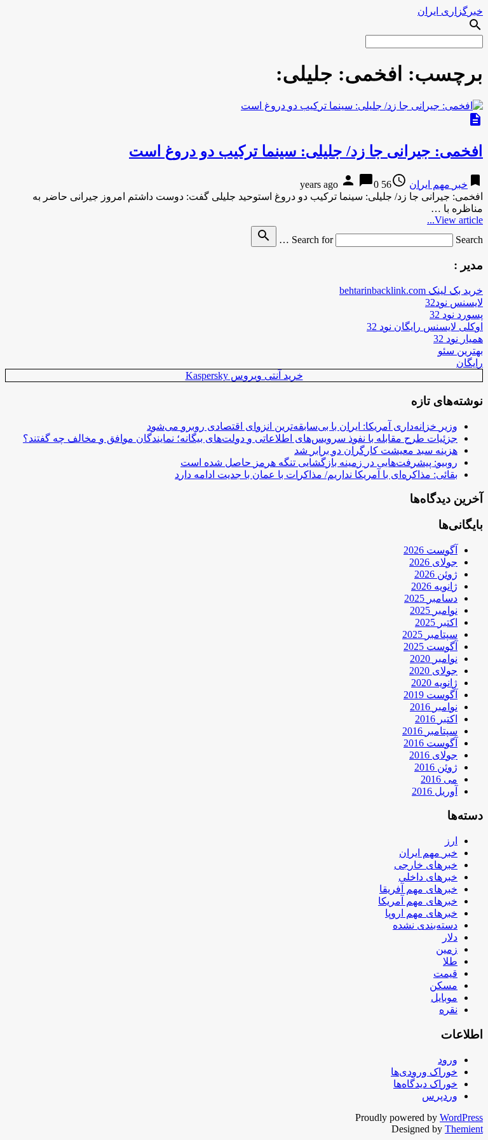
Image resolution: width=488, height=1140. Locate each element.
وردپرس (440, 1095)
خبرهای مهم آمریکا (418, 901)
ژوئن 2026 (436, 574)
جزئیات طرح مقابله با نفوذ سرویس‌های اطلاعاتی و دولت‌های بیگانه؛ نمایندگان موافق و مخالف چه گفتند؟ (240, 438)
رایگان (469, 362)
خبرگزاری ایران (450, 11)
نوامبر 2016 (434, 706)
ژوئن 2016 (436, 767)
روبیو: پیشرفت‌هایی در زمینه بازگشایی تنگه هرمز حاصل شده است (319, 462)
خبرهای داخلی (428, 877)
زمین (447, 949)
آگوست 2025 (430, 646)
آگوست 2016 (430, 743)
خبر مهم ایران (438, 184)
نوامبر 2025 (434, 610)
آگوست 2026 (430, 550)
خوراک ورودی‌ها (424, 1071)
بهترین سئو (460, 350)
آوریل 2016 (435, 791)
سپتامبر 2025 (430, 634)
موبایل (444, 997)
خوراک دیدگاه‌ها (425, 1083)
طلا (450, 961)
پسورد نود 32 (456, 314)
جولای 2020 (433, 670)
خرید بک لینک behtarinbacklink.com (411, 290)
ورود (448, 1059)
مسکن (444, 985)
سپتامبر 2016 (430, 731)
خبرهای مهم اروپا (421, 913)
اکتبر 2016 (436, 718)
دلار (450, 937)
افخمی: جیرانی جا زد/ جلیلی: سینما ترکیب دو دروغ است (306, 151)
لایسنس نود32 (454, 302)
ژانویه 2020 (434, 682)
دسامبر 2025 (431, 598)
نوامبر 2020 (434, 658)
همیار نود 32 (458, 338)
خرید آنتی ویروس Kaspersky (244, 375)
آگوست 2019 (430, 694)
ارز (451, 840)
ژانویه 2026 (434, 586)
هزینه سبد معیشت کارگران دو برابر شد (376, 450)
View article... (455, 220)
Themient (464, 1128)
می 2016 (439, 779)
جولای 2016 (433, 755)
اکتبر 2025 (436, 622)
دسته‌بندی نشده (425, 925)
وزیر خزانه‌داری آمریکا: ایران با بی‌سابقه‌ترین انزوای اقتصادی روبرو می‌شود (302, 426)
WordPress (461, 1117)
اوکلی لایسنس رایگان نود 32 (425, 326)
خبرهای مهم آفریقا (418, 889)
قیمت (445, 973)
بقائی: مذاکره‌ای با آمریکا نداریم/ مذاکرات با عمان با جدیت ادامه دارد (316, 474)
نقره (448, 1009)
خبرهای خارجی (426, 864)
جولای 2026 (433, 562)
